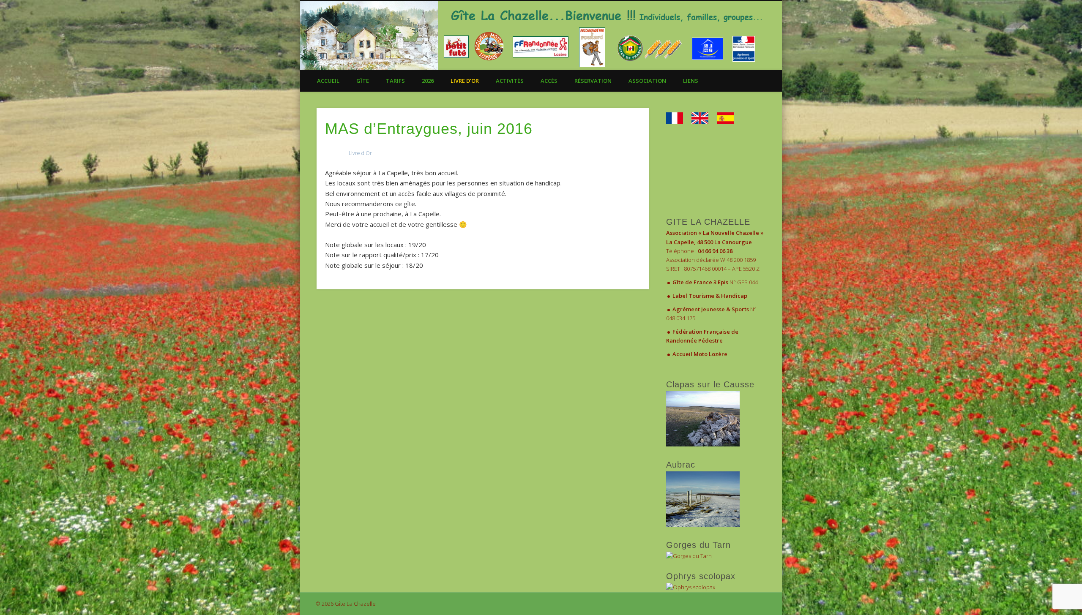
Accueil (328, 80)
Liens (690, 80)
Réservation (593, 80)
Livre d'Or (360, 153)
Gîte (362, 80)
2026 (428, 80)
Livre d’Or (465, 80)
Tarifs (395, 80)
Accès (549, 80)
